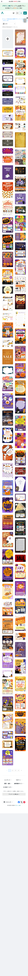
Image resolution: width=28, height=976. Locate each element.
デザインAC (18, 805)
